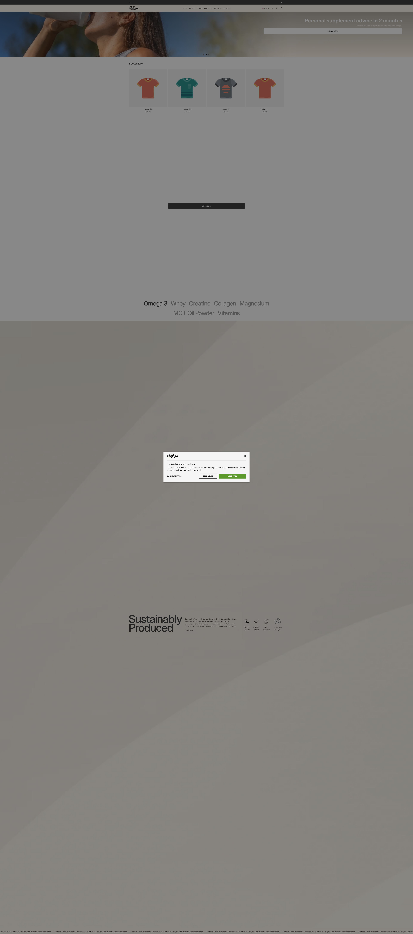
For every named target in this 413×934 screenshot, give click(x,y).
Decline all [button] (208, 476)
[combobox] (245, 456)
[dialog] (206, 467)
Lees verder (197, 470)
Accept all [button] (232, 476)
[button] (174, 476)
